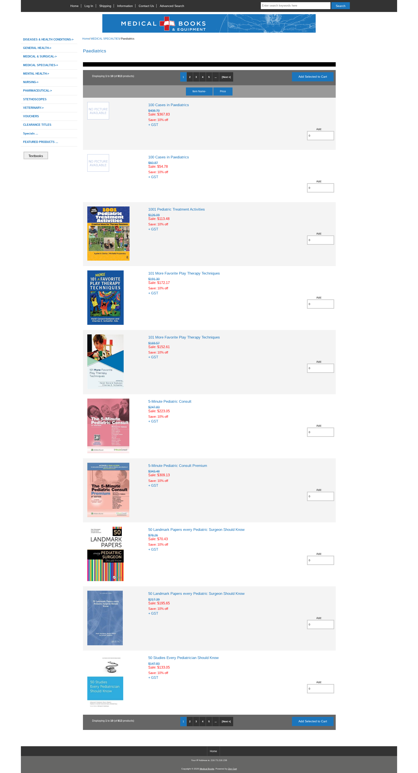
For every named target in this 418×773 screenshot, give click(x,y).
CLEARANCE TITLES (37, 124)
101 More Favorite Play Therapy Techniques (184, 273)
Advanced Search (172, 6)
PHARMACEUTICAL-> (37, 90)
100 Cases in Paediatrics (168, 105)
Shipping (105, 6)
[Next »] (226, 77)
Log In (88, 6)
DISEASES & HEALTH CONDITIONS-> (48, 39)
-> (40, 65)
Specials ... (30, 133)
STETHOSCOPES (35, 99)
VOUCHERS (31, 116)
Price (223, 91)
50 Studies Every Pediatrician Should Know (183, 658)
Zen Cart (232, 769)
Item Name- (199, 91)
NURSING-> (31, 82)
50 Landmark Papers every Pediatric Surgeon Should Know (196, 529)
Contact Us (146, 6)
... (216, 77)
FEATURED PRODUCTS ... (40, 142)
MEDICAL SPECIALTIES (105, 38)
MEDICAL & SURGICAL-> (40, 56)
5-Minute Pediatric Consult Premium (177, 465)
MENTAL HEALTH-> (36, 73)
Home (74, 6)
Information (125, 6)
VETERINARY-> (33, 107)
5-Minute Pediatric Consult (169, 401)
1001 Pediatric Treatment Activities (176, 209)
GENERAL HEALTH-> (37, 48)
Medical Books (207, 769)
